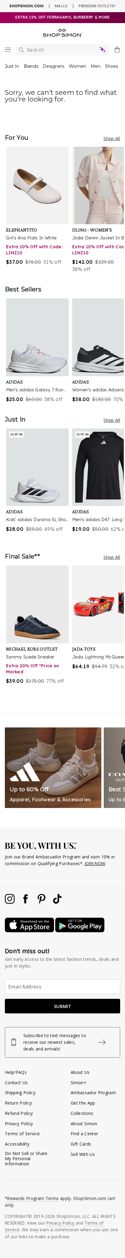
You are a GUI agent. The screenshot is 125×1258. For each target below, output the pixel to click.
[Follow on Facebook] (26, 902)
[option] (39, 210)
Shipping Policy (20, 1092)
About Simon (84, 1123)
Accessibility (17, 1144)
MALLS (61, 6)
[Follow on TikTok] (57, 902)
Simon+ (78, 1082)
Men (95, 66)
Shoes (111, 66)
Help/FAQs (16, 1072)
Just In (12, 66)
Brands (31, 66)
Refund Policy (19, 1113)
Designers (53, 66)
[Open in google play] (79, 930)
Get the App (83, 1103)
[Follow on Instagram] (10, 902)
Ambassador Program (93, 1092)
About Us (80, 1072)
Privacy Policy (19, 1123)
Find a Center (84, 1133)
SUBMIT (62, 1006)
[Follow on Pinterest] (42, 902)
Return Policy (18, 1103)
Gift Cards (81, 1144)
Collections (82, 1113)
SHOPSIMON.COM (26, 6)
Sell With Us (83, 1154)
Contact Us (16, 1082)
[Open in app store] (30, 930)
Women (77, 66)
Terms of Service (22, 1133)
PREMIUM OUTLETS (97, 6)
